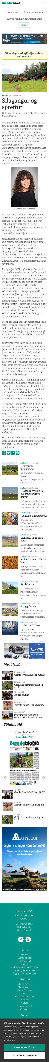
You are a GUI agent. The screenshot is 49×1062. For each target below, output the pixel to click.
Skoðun (24, 955)
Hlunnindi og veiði (25, 1006)
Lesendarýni (12, 12)
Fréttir (24, 950)
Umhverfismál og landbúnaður (24, 967)
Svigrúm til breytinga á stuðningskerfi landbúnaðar (28, 716)
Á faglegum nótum (34, 12)
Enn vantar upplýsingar (27, 467)
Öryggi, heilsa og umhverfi (24, 973)
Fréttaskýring (24, 964)
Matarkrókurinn (24, 987)
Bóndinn (24, 993)
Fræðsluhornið (24, 961)
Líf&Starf (24, 979)
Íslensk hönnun (24, 984)
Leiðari (24, 24)
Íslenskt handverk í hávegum (29, 705)
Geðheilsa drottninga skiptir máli (28, 686)
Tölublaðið (12, 724)
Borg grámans (28, 606)
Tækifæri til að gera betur (31, 539)
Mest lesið (11, 664)
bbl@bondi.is (26, 927)
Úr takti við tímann (31, 625)
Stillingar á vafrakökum (24, 1055)
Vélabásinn (24, 1009)
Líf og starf (24, 1000)
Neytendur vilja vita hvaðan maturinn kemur (31, 493)
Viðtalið (24, 1003)
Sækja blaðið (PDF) (24, 737)
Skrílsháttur (27, 584)
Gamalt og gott (24, 958)
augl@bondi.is (25, 930)
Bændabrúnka (21, 694)
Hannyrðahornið (24, 990)
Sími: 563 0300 (26, 924)
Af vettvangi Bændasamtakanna (24, 18)
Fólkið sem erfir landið (24, 996)
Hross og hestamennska (24, 970)
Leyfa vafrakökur (24, 1048)
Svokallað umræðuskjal (33, 515)
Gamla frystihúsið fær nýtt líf (29, 674)
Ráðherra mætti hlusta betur (33, 561)
